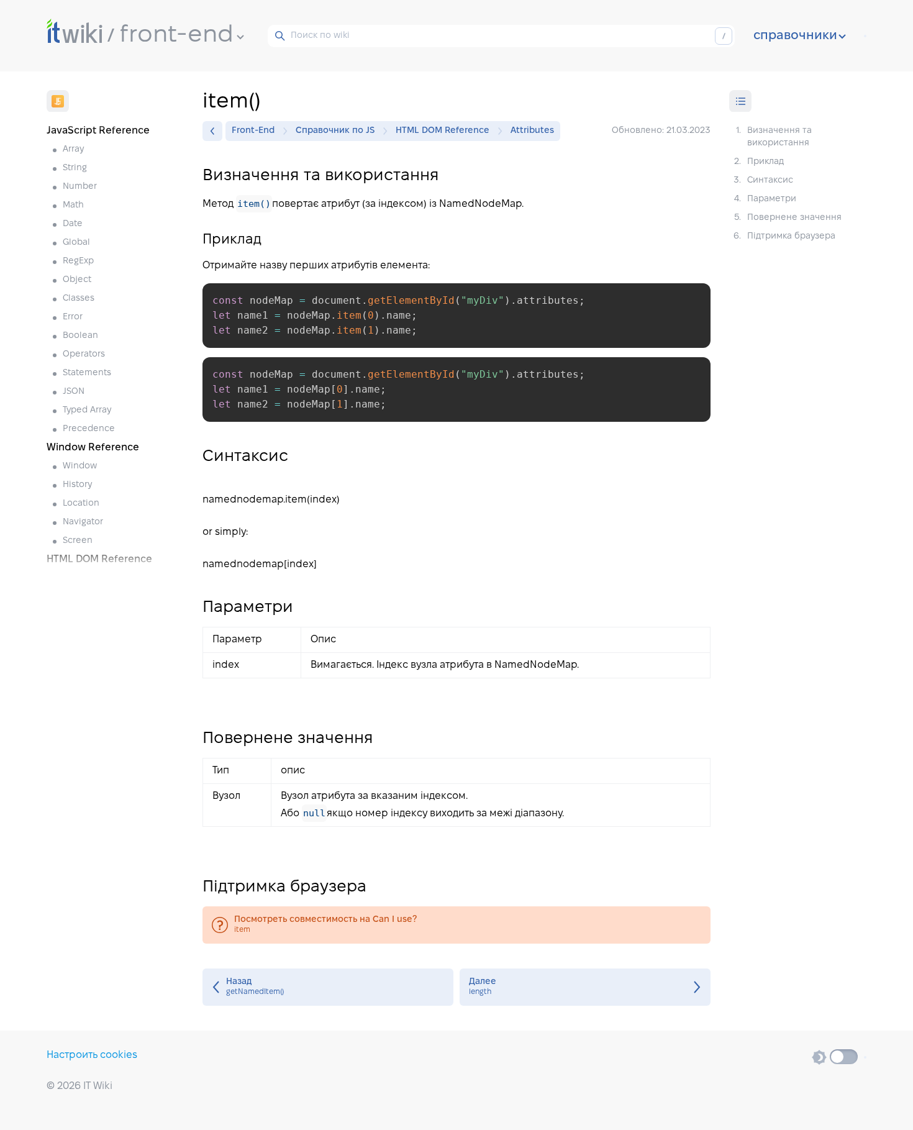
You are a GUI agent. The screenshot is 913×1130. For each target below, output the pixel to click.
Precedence (89, 429)
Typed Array (87, 410)
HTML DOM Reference (442, 131)
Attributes (532, 131)
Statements (87, 373)
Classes (78, 298)
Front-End (253, 131)
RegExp (78, 261)
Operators (84, 354)
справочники (795, 36)
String (75, 168)
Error (73, 317)
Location (81, 503)
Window (80, 466)
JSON (73, 392)
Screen (78, 541)
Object (77, 280)
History (77, 485)
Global (76, 243)
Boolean (80, 336)
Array (73, 149)
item (456, 925)
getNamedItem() (327, 987)
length (585, 987)
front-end (177, 35)
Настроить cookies (92, 1055)
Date (73, 224)
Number (80, 187)
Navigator (83, 522)
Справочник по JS (335, 131)
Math (73, 205)
